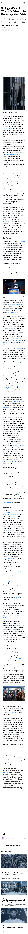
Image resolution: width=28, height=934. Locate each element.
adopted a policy (8, 653)
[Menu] (2, 2)
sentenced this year (9, 558)
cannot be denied (8, 271)
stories (5, 407)
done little (17, 598)
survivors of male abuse (10, 461)
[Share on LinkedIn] (12, 30)
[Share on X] (6, 30)
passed (23, 241)
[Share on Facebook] (2, 30)
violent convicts (17, 340)
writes (5, 772)
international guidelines (10, 180)
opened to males (8, 128)
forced (22, 441)
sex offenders (7, 342)
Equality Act (6, 170)
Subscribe (11, 845)
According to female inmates (11, 582)
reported (19, 348)
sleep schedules (19, 445)
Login (6, 845)
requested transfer (14, 304)
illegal (11, 328)
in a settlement (7, 530)
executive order (15, 168)
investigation (14, 312)
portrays (5, 221)
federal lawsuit (18, 401)
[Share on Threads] (9, 30)
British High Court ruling (12, 154)
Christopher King (12, 712)
